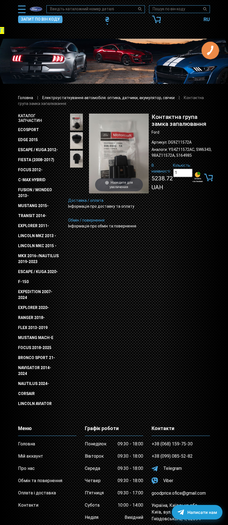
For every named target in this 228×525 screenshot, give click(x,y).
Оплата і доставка (37, 492)
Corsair (26, 393)
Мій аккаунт (30, 456)
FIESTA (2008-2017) (36, 160)
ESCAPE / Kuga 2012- (38, 150)
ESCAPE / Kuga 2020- (38, 271)
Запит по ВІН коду (40, 19)
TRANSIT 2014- (32, 216)
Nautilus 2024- (33, 383)
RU (207, 19)
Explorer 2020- (33, 307)
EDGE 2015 (28, 140)
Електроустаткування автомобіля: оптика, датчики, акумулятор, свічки (108, 97)
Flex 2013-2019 (33, 327)
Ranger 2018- (31, 317)
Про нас (26, 468)
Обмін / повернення (86, 220)
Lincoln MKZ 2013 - (37, 236)
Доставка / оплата (85, 200)
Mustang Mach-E (35, 337)
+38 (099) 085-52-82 (172, 456)
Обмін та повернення (40, 480)
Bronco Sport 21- (36, 357)
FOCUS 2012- (30, 170)
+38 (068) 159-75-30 (172, 444)
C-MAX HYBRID (32, 180)
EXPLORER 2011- (33, 226)
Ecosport (28, 129)
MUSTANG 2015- (33, 205)
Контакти (28, 505)
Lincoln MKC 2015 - (37, 246)
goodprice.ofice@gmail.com (179, 493)
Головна (25, 97)
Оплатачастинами (197, 180)
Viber (167, 480)
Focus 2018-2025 (34, 347)
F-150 (23, 281)
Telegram (172, 468)
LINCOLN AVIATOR (35, 403)
